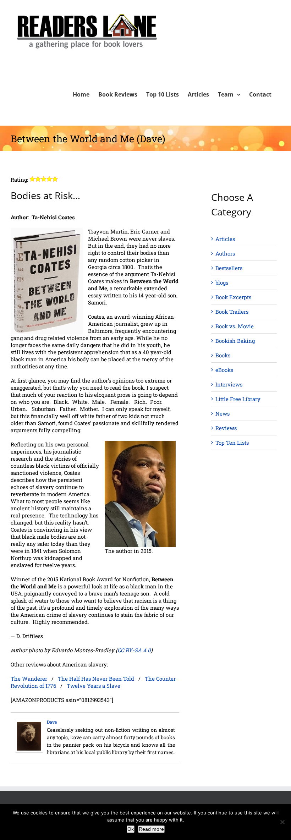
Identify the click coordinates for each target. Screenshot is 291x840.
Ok (130, 829)
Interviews (228, 384)
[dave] (29, 723)
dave (52, 722)
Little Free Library (237, 398)
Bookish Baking (235, 340)
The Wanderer (29, 678)
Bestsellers (228, 267)
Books (222, 355)
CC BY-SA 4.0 (134, 650)
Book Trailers (231, 311)
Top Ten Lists (232, 442)
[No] (282, 821)
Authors (225, 253)
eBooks (224, 369)
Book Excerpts (233, 297)
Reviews (226, 428)
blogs (221, 282)
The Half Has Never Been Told (96, 678)
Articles (225, 238)
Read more (151, 829)
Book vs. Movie (234, 326)
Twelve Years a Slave (93, 685)
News (222, 413)
